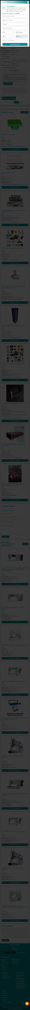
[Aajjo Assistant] (27, 1003)
